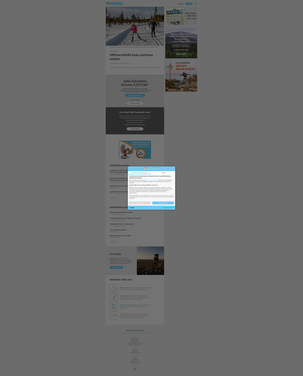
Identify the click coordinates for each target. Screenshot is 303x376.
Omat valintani (140, 203)
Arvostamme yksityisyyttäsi (139, 172)
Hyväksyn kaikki (163, 203)
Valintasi (163, 172)
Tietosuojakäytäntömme (168, 207)
